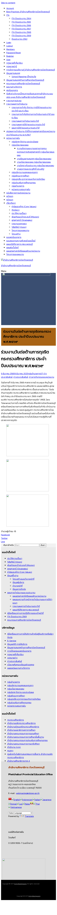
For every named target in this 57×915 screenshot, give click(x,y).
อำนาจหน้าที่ (18, 585)
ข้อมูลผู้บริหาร (18, 582)
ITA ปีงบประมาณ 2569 (21, 35)
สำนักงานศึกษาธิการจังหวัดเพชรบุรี (16, 265)
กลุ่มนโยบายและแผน (20, 145)
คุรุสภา (10, 750)
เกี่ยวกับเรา (11, 203)
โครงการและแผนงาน (20, 230)
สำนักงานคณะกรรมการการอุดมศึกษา (23, 733)
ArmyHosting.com (20, 884)
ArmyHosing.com (34, 896)
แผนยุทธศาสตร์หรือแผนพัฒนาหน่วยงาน (23, 251)
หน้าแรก (9, 196)
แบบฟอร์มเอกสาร (13, 237)
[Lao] (20, 803)
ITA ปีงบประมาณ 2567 (21, 28)
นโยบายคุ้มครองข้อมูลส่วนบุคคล (20, 664)
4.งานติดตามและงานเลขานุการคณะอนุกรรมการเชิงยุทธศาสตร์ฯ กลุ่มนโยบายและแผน (35, 152)
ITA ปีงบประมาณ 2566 (21, 25)
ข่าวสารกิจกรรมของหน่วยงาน (41, 377)
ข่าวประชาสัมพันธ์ (20, 377)
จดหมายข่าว (12, 657)
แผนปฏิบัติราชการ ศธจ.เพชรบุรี (19, 244)
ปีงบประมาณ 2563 (19, 39)
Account (10, 8)
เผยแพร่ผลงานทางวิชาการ (18, 668)
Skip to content (8, 2)
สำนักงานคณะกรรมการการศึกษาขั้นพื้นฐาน (25, 737)
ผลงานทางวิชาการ (14, 86)
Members (10, 49)
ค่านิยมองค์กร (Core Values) (24, 206)
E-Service (11, 640)
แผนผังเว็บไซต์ (12, 247)
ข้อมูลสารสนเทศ (13, 73)
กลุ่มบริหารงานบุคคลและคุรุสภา (25, 172)
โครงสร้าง (16, 233)
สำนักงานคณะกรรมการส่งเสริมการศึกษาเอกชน (27, 740)
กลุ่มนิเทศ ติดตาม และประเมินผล (25, 141)
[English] (16, 799)
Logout (9, 45)
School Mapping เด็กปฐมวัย (24, 76)
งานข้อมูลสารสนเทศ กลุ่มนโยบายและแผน (34, 158)
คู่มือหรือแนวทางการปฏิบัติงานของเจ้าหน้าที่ (25, 613)
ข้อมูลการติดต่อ (19, 589)
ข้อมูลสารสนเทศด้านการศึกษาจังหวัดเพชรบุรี (25, 80)
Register (10, 56)
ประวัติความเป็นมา (19, 213)
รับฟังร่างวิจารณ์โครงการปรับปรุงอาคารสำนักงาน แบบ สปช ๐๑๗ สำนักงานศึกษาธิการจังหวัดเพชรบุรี (29, 95)
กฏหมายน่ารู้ (11, 66)
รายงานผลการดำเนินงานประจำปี (25, 121)
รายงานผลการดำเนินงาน (16, 104)
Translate (29, 816)
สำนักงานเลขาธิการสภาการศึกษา (21, 730)
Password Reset (13, 52)
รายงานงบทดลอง (19, 223)
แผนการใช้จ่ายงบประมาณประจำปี (26, 127)
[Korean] (12, 803)
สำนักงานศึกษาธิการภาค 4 (18, 760)
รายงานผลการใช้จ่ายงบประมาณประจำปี (28, 124)
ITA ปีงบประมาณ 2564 (21, 18)
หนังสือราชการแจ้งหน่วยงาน (18, 192)
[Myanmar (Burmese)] (31, 803)
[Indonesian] (26, 799)
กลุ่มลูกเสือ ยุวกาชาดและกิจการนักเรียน (28, 179)
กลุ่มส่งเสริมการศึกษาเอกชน (24, 182)
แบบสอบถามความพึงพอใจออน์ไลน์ (20, 240)
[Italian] (36, 799)
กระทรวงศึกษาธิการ (15, 719)
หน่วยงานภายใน (13, 138)
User (8, 59)
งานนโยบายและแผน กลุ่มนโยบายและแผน (34, 162)
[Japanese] (45, 799)
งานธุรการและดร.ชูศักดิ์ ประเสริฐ (30, 169)
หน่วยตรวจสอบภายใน (21, 189)
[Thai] (36, 803)
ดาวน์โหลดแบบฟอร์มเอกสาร (19, 651)
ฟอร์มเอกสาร (12, 90)
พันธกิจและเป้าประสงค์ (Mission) (25, 216)
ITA (7, 15)
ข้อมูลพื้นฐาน (12, 575)
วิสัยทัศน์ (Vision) (19, 227)
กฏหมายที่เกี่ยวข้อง (14, 63)
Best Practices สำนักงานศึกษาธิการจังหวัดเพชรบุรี (28, 11)
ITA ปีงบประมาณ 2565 (21, 22)
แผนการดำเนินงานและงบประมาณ (21, 592)
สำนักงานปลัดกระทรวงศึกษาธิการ (21, 723)
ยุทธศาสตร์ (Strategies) (22, 220)
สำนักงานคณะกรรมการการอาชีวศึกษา (23, 743)
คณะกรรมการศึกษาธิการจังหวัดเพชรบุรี (23, 83)
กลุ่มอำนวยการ (18, 186)
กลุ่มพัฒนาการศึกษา (20, 175)
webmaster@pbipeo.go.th (28, 793)
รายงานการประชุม (13, 100)
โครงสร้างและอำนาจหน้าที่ (23, 579)
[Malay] (26, 803)
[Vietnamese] (15, 807)
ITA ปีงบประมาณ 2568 (21, 32)
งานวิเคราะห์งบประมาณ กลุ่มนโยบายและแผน (35, 165)
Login (8, 42)
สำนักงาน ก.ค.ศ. (14, 747)
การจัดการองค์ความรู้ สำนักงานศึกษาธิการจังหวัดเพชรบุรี (30, 69)
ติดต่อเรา (15, 210)
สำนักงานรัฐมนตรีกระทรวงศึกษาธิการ (23, 726)
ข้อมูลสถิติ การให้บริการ (17, 644)
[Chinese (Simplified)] (10, 799)
